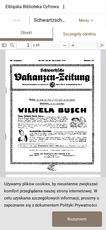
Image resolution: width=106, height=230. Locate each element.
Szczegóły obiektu (79, 34)
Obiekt (26, 32)
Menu (84, 20)
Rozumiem (77, 219)
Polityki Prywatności (78, 205)
